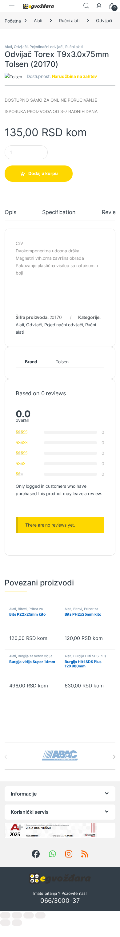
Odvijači (104, 20)
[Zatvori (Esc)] (40, 915)
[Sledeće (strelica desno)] (17, 922)
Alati (38, 20)
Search (86, 5)
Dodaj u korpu (43, 173)
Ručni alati (69, 20)
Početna (13, 20)
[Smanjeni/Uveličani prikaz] (5, 915)
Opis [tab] (10, 212)
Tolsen (62, 361)
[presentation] (114, 757)
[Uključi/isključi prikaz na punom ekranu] (17, 915)
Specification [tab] (58, 212)
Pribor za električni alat (26, 611)
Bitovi (22, 609)
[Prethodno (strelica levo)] (5, 922)
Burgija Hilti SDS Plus (89, 656)
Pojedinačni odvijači (46, 46)
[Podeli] (28, 915)
